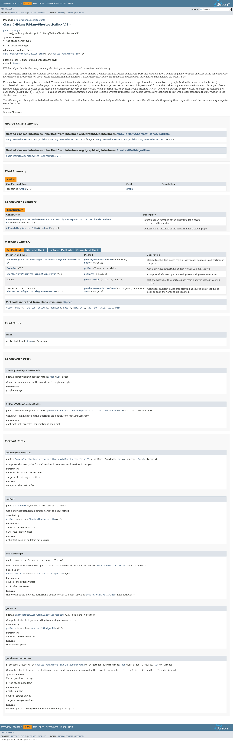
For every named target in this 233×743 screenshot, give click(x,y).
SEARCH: (194, 9)
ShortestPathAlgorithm (64, 53)
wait (102, 307)
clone (9, 307)
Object (17, 63)
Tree (41, 3)
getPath (88, 268)
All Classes (7, 9)
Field (23, 13)
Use (35, 3)
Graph (22, 189)
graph (129, 189)
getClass (43, 307)
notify (67, 307)
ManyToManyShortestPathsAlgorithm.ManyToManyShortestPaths (131, 139)
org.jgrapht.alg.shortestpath (29, 20)
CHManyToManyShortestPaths (22, 219)
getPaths (89, 274)
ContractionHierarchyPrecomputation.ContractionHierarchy (74, 219)
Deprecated (52, 3)
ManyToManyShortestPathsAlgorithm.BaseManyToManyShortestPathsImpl (46, 139)
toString (92, 307)
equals (19, 307)
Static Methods (35, 250)
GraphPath (12, 268)
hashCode (56, 307)
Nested (15, 13)
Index (63, 3)
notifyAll (79, 307)
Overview (6, 3)
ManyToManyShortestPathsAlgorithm (23, 53)
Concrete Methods (87, 250)
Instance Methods (61, 250)
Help (70, 3)
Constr (32, 13)
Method (42, 13)
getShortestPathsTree (97, 288)
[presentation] (214, 82)
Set (110, 259)
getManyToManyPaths (95, 259)
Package (17, 3)
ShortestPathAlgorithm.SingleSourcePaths (31, 156)
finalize (30, 307)
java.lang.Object (12, 30)
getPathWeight (92, 279)
